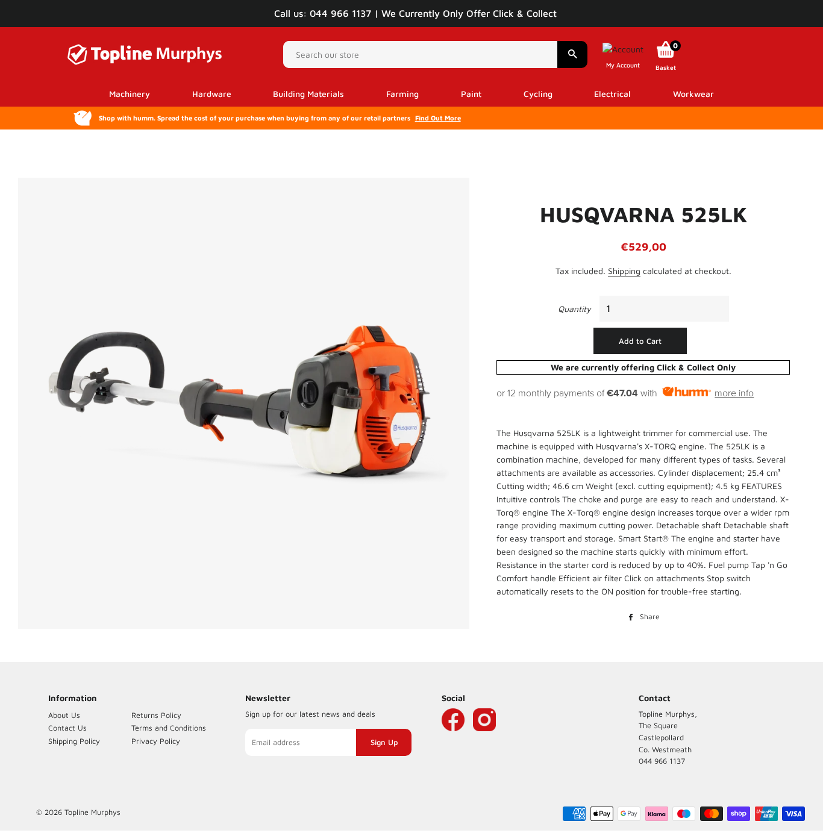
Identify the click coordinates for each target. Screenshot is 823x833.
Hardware (211, 94)
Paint (471, 94)
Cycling (538, 94)
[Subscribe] (383, 742)
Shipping (624, 271)
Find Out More (438, 118)
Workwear (693, 94)
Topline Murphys (92, 812)
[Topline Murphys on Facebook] (453, 737)
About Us (64, 715)
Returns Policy (156, 715)
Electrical (612, 94)
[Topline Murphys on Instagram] (484, 737)
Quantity (574, 309)
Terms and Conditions (168, 727)
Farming (402, 94)
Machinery (129, 94)
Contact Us (67, 727)
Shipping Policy (74, 741)
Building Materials (308, 94)
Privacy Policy (155, 741)
